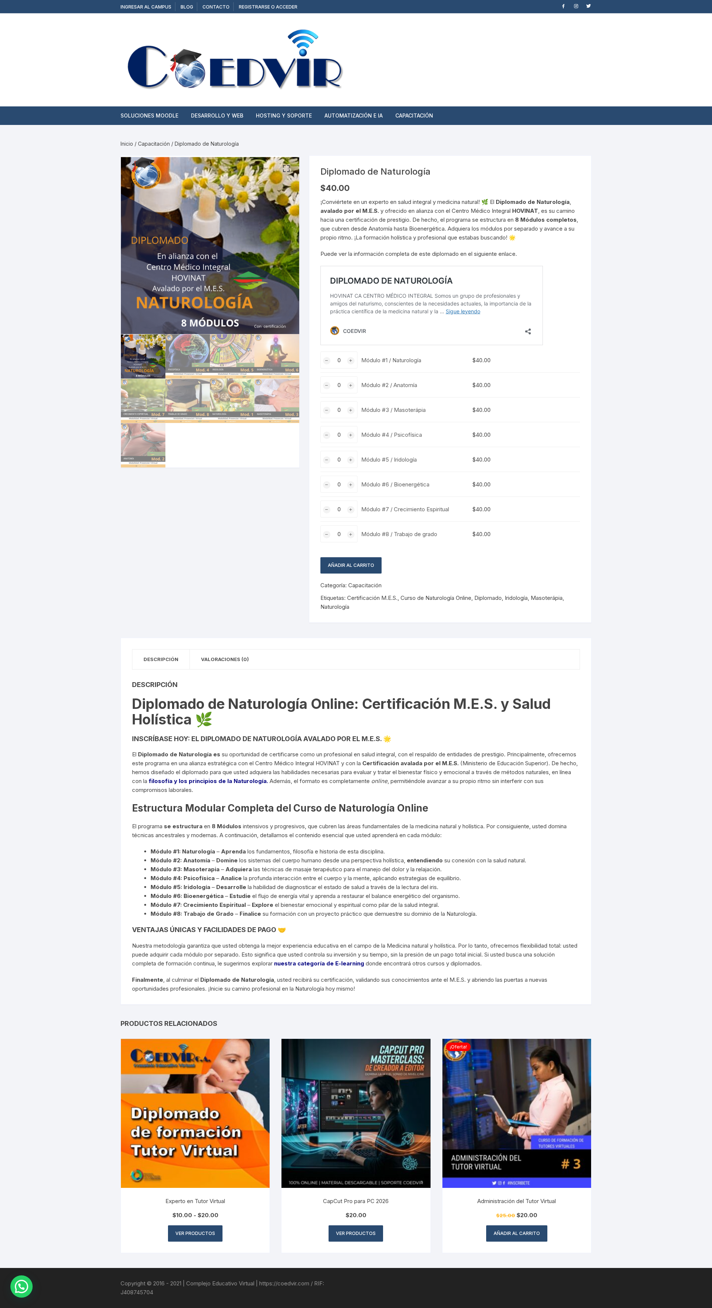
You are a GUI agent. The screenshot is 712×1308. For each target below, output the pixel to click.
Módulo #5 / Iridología (389, 459)
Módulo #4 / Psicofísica (391, 434)
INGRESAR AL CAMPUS (146, 7)
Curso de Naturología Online (435, 597)
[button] (286, 168)
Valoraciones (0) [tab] (225, 659)
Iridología (516, 597)
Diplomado (488, 597)
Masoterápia (547, 597)
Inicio (127, 144)
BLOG (187, 7)
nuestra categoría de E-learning (319, 963)
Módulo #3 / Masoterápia (393, 409)
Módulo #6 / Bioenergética (395, 484)
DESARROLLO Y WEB (217, 115)
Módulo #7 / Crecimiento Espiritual (405, 509)
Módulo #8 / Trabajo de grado (399, 534)
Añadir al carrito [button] (517, 1233)
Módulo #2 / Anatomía (389, 385)
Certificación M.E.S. (372, 597)
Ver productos (195, 1233)
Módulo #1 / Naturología (391, 360)
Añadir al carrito (351, 565)
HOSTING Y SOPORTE (284, 115)
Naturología (334, 606)
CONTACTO (216, 7)
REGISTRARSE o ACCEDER (268, 7)
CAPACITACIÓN (414, 115)
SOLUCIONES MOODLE (149, 115)
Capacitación (154, 144)
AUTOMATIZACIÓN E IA (353, 115)
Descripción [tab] (161, 659)
